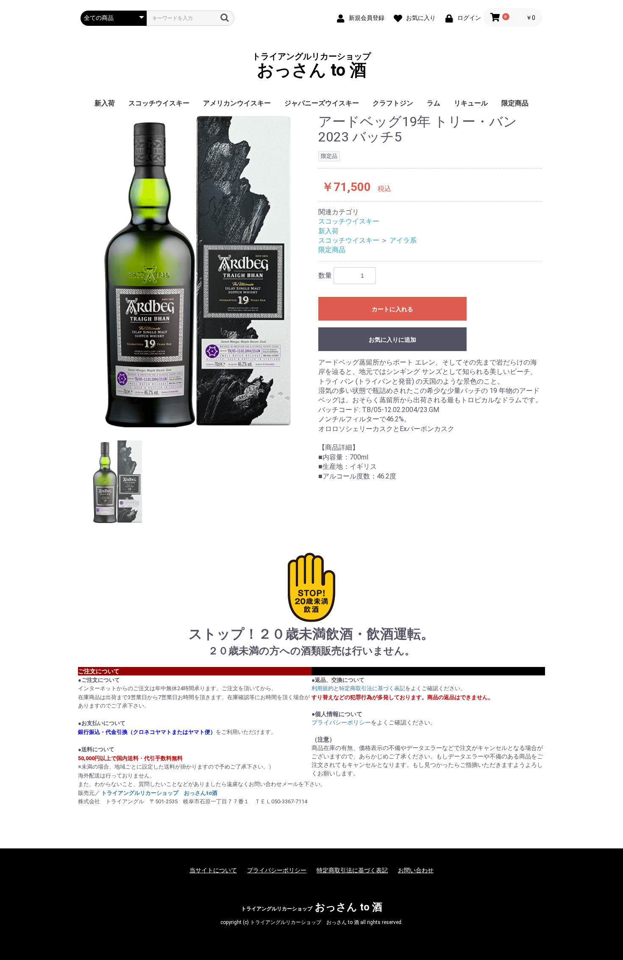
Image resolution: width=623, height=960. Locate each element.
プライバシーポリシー (341, 722)
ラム (433, 103)
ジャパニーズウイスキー (321, 103)
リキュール (471, 103)
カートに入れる (392, 309)
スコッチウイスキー (158, 103)
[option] (196, 270)
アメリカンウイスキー (237, 103)
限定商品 (514, 103)
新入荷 (105, 103)
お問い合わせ (416, 870)
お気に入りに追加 (392, 339)
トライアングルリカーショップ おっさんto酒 (159, 793)
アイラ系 (403, 240)
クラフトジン (393, 103)
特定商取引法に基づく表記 (372, 688)
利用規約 (323, 688)
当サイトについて (213, 870)
